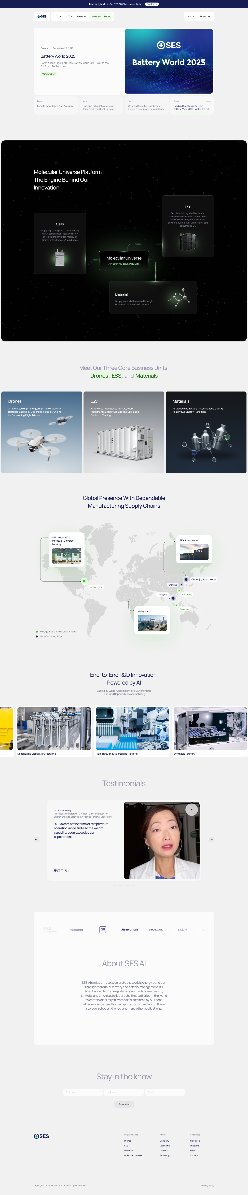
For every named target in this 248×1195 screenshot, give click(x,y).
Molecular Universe (101, 16)
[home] (42, 16)
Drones (59, 16)
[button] (191, 16)
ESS (70, 16)
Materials (81, 16)
